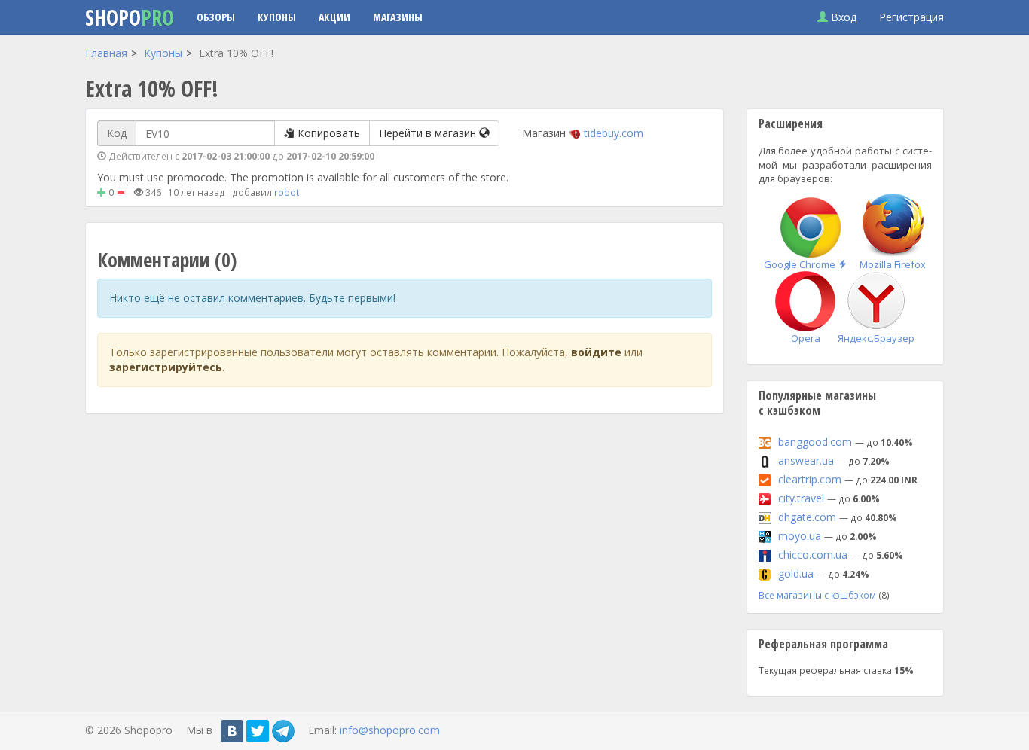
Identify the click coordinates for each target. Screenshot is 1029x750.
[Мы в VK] (232, 731)
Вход (842, 17)
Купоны (277, 17)
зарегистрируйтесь (165, 367)
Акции (334, 17)
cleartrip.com (809, 479)
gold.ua (796, 573)
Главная (106, 53)
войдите (596, 352)
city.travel (801, 498)
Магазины (398, 17)
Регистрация (911, 17)
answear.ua (806, 460)
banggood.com (815, 441)
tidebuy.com (613, 133)
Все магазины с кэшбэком (817, 595)
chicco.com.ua (812, 554)
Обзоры (216, 17)
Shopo (129, 17)
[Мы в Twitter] (257, 731)
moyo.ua (799, 536)
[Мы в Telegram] (283, 731)
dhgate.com (807, 517)
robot (286, 192)
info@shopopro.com (390, 730)
